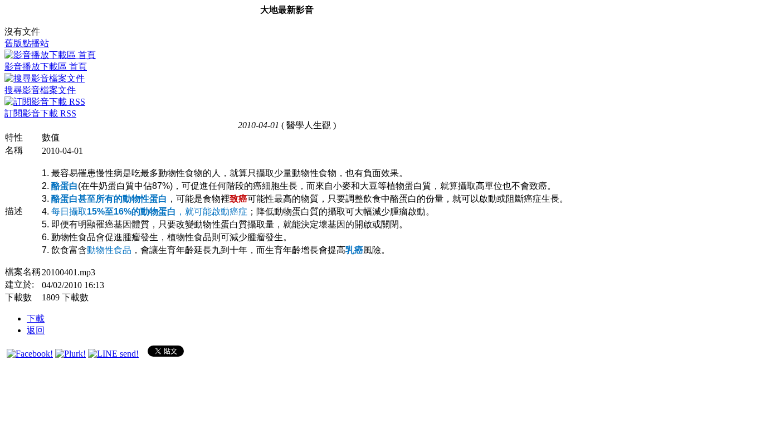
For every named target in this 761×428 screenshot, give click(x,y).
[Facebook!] (30, 353)
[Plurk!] (70, 353)
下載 (36, 318)
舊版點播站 (26, 43)
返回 (36, 330)
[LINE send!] (113, 353)
